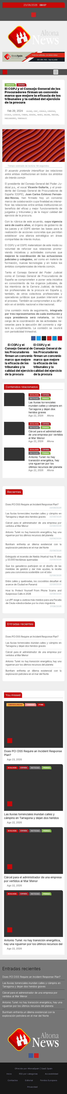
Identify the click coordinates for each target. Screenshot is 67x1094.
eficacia (8, 114)
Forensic (30, 705)
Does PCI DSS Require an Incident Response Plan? (32, 504)
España (21, 85)
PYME (41, 705)
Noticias (34, 398)
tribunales (22, 118)
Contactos (13, 1080)
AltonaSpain (33, 1068)
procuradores (10, 118)
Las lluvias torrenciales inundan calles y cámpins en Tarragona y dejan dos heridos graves (45, 407)
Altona (50, 415)
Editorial (29, 1080)
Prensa (45, 398)
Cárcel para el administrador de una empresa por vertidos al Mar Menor (46, 435)
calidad (29, 111)
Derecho (10, 85)
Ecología (34, 395)
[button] (61, 72)
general (32, 114)
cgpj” (36, 111)
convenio (51, 111)
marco (40, 114)
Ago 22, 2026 (36, 415)
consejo (42, 111)
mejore (47, 114)
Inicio (9, 1074)
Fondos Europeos (48, 1080)
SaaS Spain (46, 1068)
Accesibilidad (51, 1074)
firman (25, 114)
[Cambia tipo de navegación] (55, 72)
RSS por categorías (28, 1074)
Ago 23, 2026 (14, 759)
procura (55, 114)
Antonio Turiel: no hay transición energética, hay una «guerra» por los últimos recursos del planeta (45, 462)
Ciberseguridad (15, 705)
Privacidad (32, 1087)
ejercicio (16, 114)
